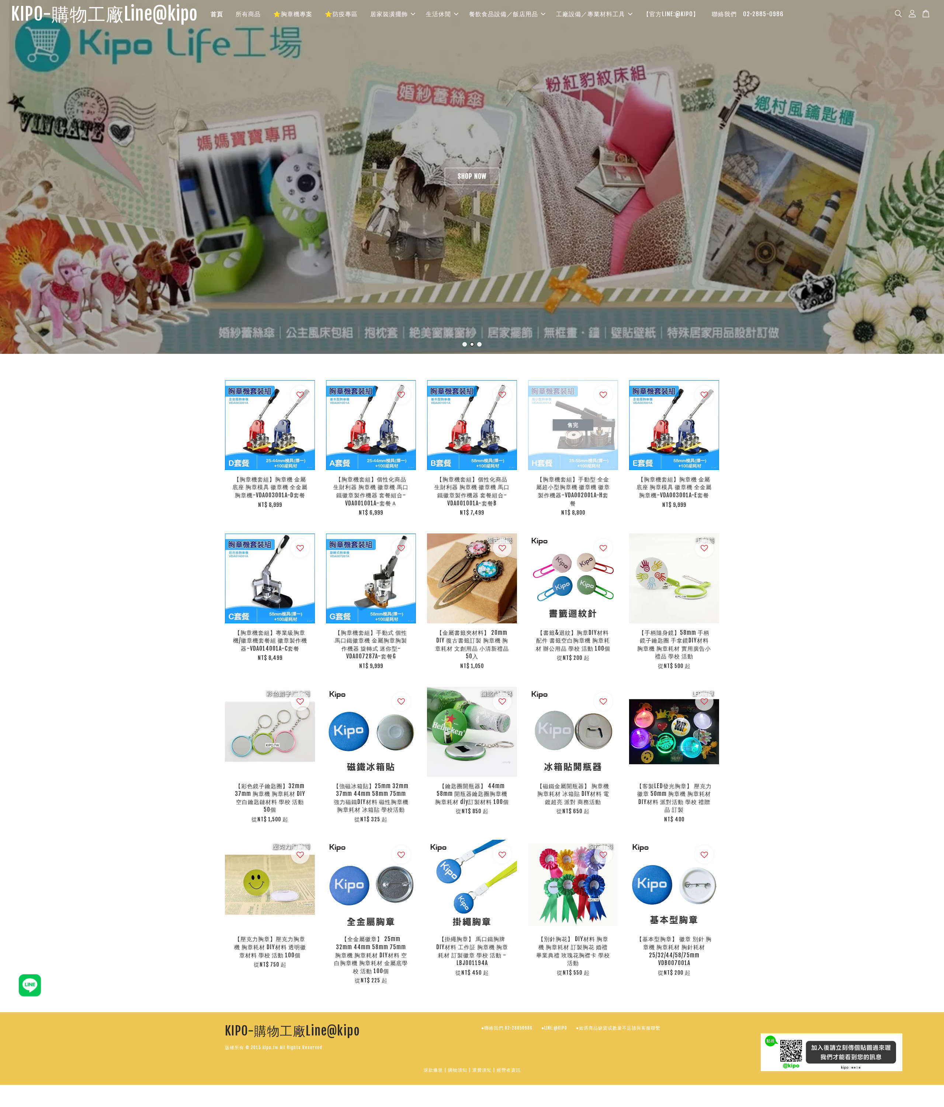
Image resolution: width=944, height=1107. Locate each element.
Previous (15, 177)
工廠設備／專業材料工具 (590, 14)
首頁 (217, 14)
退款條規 (433, 1070)
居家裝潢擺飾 (389, 14)
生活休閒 (438, 14)
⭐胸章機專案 (292, 14)
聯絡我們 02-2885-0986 (748, 14)
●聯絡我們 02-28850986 (506, 1028)
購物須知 (457, 1070)
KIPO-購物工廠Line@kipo (104, 14)
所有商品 (248, 14)
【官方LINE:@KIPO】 (671, 14)
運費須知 (482, 1070)
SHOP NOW (472, 177)
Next (928, 177)
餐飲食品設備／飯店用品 (503, 14)
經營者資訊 (509, 1070)
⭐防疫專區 (341, 14)
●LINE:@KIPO (554, 1028)
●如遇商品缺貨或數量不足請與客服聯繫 (618, 1028)
